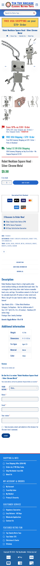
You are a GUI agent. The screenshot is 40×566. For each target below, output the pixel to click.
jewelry (17, 243)
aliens (8, 243)
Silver (24, 356)
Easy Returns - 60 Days (14, 513)
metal (23, 243)
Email (4, 405)
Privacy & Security (12, 497)
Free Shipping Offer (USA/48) (16, 463)
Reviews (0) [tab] (20, 271)
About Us (9, 474)
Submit (6, 436)
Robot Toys (33, 239)
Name (4, 394)
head (12, 243)
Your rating (4, 388)
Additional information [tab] (20, 267)
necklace (29, 243)
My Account (10, 486)
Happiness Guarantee (13, 510)
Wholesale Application (13, 517)
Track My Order (11, 490)
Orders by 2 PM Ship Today (15, 467)
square (14, 246)
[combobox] (18, 13)
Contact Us (10, 520)
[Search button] (34, 13)
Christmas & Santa (12, 540)
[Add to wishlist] (4, 252)
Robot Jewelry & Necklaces (19, 239)
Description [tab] (19, 262)
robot (35, 243)
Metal (24, 350)
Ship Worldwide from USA (14, 471)
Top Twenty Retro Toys (13, 533)
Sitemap (9, 544)
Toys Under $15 (7, 241)
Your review (6, 415)
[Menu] (3, 4)
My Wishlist (10, 494)
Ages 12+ (25, 344)
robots (4, 246)
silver (9, 246)
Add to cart (25, 183)
